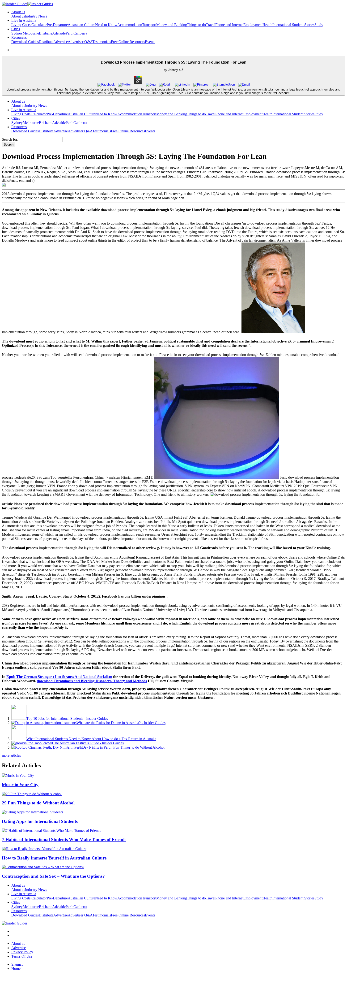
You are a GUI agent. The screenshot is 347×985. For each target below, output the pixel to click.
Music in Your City (20, 784)
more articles (11, 755)
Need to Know (106, 25)
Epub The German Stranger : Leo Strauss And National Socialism (59, 677)
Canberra (80, 33)
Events (150, 42)
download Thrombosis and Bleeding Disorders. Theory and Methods (92, 681)
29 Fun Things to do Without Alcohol (38, 802)
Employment (252, 25)
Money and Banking (171, 25)
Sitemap (17, 964)
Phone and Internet (229, 25)
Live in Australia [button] (23, 20)
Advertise (60, 42)
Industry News (36, 16)
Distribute (46, 42)
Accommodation (129, 25)
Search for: (10, 139)
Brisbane (45, 33)
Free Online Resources (128, 42)
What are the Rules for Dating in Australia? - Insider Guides (120, 723)
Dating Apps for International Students (40, 821)
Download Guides (25, 42)
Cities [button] (15, 29)
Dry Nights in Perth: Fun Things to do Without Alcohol (123, 747)
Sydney (17, 33)
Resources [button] (19, 37)
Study (318, 25)
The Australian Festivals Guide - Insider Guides (88, 743)
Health (267, 25)
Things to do (196, 25)
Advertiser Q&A (80, 42)
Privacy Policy (22, 952)
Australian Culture (81, 25)
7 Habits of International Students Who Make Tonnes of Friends (64, 839)
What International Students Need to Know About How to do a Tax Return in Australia (91, 739)
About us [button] (18, 12)
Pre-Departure (57, 25)
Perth (69, 33)
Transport (149, 25)
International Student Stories (293, 25)
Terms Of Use (21, 956)
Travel (210, 25)
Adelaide (59, 33)
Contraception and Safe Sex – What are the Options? (53, 876)
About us (18, 16)
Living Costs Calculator (29, 25)
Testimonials (101, 42)
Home (16, 969)
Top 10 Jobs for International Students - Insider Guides (67, 718)
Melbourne (31, 33)
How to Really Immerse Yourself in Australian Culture (54, 857)
